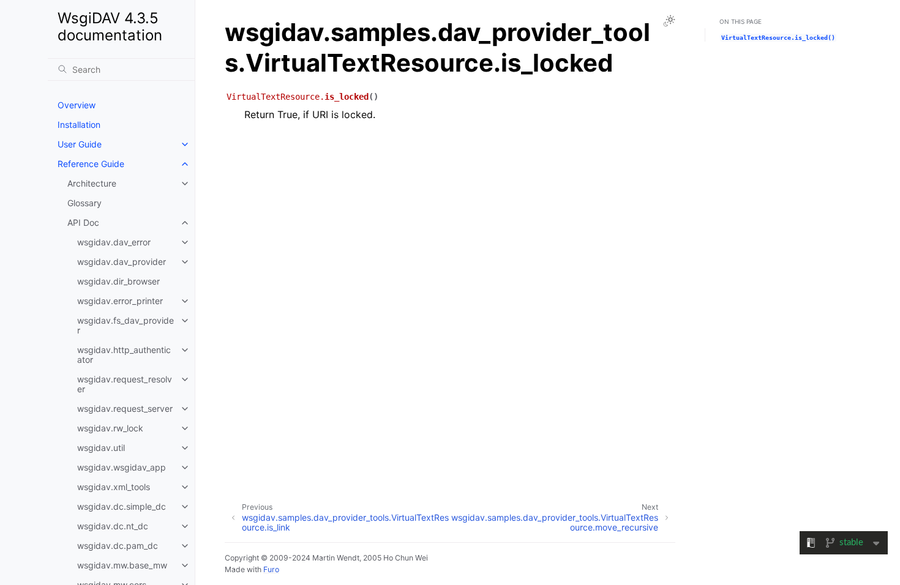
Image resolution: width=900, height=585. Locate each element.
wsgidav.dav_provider (121, 261)
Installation (79, 124)
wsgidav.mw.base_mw (122, 565)
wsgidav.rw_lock (110, 428)
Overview (77, 105)
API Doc (83, 222)
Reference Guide (91, 163)
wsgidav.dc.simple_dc (121, 506)
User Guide (80, 144)
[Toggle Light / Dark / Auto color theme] (669, 21)
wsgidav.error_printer (120, 301)
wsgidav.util (101, 447)
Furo (271, 569)
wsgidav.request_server (125, 408)
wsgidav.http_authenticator (124, 355)
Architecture (91, 183)
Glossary (84, 203)
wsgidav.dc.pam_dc (117, 545)
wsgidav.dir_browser (118, 281)
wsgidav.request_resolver (124, 384)
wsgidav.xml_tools (113, 487)
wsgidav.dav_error (114, 242)
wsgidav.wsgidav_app (121, 467)
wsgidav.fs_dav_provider (125, 325)
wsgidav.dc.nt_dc (112, 526)
